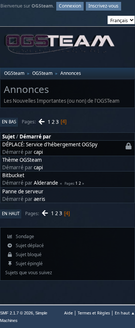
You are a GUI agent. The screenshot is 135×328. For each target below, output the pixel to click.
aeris (39, 199)
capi (38, 152)
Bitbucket (13, 175)
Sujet (8, 136)
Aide (68, 313)
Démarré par (35, 136)
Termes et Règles (94, 313)
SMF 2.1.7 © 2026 (16, 313)
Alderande (46, 182)
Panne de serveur (23, 191)
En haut (11, 213)
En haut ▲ (125, 313)
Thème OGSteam (22, 159)
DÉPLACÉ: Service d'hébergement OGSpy (50, 144)
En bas (9, 122)
